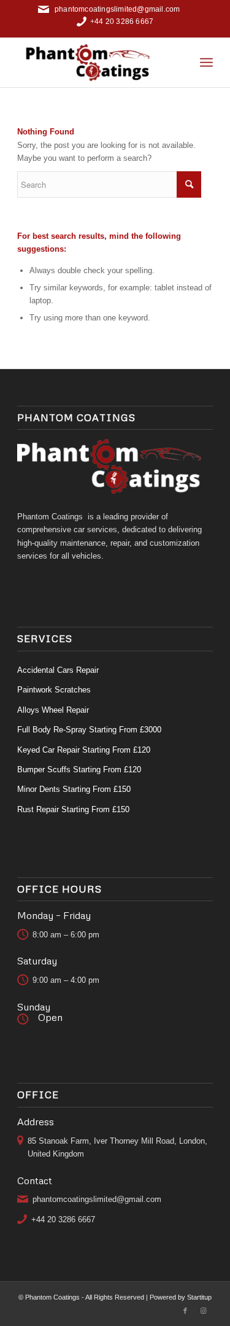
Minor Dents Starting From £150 (74, 789)
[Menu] (206, 62)
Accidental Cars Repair (58, 670)
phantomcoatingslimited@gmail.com (117, 9)
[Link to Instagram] (203, 1310)
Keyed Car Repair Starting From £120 (83, 749)
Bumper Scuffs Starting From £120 (79, 769)
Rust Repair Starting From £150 (73, 809)
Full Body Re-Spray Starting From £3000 (89, 729)
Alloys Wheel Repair (53, 710)
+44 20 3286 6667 (121, 21)
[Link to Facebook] (185, 1310)
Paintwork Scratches (54, 689)
